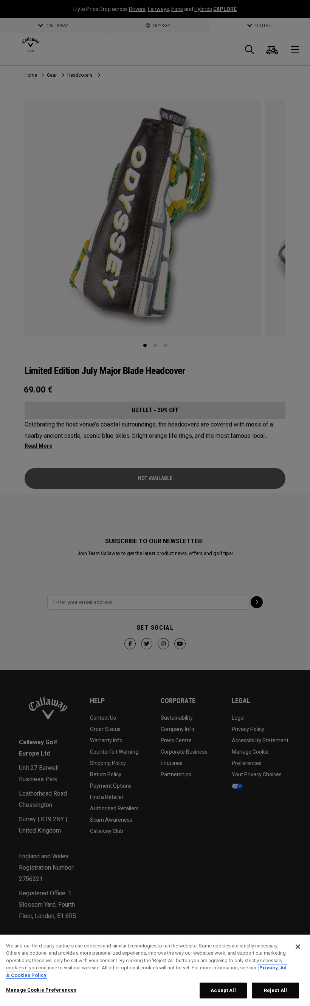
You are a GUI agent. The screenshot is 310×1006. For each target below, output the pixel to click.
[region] (155, 970)
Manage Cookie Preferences (41, 990)
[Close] (298, 946)
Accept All (223, 990)
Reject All (275, 990)
